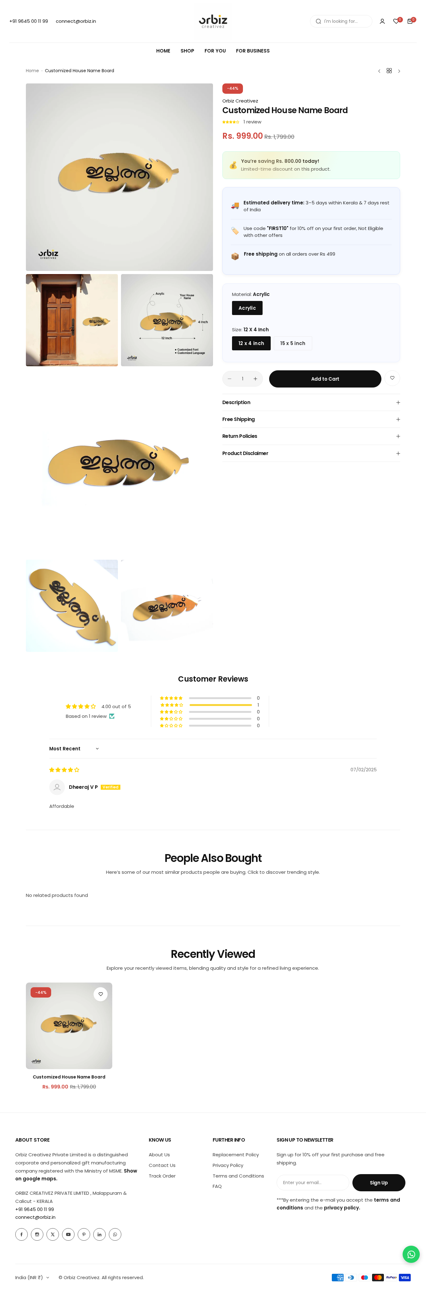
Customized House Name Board (69, 1077)
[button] (231, 121)
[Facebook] (21, 1234)
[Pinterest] (84, 1234)
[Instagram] (37, 1234)
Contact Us (162, 1165)
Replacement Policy (236, 1154)
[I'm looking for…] (318, 21)
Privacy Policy (228, 1165)
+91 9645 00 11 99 (34, 1209)
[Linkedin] (99, 1234)
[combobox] (341, 21)
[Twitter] (52, 1234)
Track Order (162, 1176)
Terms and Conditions (238, 1176)
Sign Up (379, 1182)
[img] (64, 770)
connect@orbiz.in (35, 1217)
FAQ (217, 1186)
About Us (159, 1154)
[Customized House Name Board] (69, 1026)
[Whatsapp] (115, 1234)
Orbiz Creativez (240, 101)
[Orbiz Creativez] (213, 21)
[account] (382, 21)
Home (32, 71)
